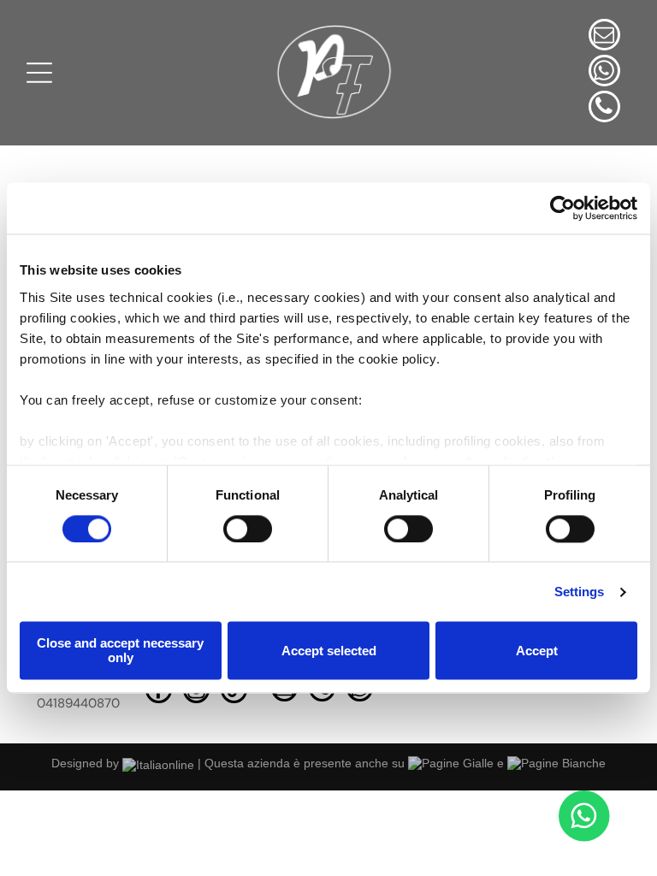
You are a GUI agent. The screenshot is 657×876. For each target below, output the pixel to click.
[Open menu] (39, 73)
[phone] (604, 109)
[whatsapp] (604, 73)
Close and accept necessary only (120, 651)
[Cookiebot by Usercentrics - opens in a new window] (562, 208)
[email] (604, 37)
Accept (537, 650)
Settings (579, 591)
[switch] (247, 528)
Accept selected (328, 650)
